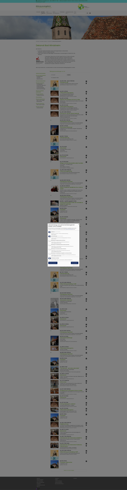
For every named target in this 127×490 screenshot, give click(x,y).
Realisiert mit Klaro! (75, 265)
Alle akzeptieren (74, 262)
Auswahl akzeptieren (52, 262)
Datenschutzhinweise (69, 229)
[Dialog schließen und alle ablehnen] (78, 224)
